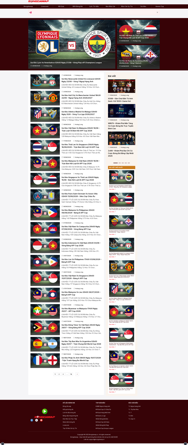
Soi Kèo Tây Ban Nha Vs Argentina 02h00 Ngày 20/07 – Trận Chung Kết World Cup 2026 (81, 342)
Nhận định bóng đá (69, 422)
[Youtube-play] (41, 420)
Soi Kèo (143, 6)
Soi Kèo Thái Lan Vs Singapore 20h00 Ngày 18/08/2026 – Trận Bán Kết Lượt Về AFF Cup (80, 145)
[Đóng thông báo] (157, 12)
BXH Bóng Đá (78, 6)
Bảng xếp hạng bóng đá (70, 416)
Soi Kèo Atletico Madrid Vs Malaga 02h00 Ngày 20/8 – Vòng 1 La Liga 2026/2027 (79, 113)
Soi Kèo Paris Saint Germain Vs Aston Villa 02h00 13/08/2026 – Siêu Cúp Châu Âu (79, 195)
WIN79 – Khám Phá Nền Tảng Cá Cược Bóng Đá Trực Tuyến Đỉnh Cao (120, 126)
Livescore (44, 6)
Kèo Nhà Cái (110, 6)
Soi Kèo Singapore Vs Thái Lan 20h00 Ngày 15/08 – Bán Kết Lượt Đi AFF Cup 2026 (80, 178)
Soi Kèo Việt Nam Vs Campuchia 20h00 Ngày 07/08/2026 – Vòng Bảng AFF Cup (81, 227)
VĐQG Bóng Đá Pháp (102, 425)
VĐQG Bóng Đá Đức (102, 419)
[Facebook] (31, 420)
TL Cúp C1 (131, 419)
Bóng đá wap (67, 406)
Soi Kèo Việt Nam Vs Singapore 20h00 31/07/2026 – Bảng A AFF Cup (78, 277)
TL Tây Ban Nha (133, 409)
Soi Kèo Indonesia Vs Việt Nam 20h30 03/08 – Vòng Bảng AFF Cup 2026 (81, 244)
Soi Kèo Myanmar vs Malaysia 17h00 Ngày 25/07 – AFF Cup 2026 (79, 309)
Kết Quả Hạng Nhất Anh (103, 412)
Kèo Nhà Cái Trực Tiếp (70, 419)
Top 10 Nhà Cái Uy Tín (70, 428)
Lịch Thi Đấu (94, 6)
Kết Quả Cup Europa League (104, 428)
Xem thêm (111, 189)
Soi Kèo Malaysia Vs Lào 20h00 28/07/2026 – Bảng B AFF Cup (81, 293)
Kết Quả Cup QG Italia (102, 422)
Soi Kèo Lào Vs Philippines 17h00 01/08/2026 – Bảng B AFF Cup (82, 260)
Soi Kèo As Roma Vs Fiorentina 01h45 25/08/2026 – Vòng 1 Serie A (119, 231)
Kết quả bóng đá (68, 409)
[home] (39, 1)
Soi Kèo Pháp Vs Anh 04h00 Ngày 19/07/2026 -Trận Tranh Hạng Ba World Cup (81, 359)
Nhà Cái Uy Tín (127, 6)
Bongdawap (28, 6)
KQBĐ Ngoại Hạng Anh (103, 406)
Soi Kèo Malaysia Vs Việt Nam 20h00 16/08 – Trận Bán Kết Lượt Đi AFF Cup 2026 (81, 162)
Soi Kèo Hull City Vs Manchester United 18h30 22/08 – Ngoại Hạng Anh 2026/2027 (81, 96)
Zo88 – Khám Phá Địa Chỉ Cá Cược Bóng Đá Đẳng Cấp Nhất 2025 (120, 153)
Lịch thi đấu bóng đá (69, 412)
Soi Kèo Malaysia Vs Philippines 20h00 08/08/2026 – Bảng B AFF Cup (78, 211)
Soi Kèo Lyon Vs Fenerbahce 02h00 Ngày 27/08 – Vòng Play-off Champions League (120, 186)
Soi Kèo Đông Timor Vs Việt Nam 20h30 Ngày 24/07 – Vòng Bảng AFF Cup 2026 (81, 326)
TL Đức (130, 416)
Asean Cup (160, 6)
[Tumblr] (36, 420)
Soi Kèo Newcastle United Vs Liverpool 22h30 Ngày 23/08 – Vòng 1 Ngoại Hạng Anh (81, 80)
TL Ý (129, 412)
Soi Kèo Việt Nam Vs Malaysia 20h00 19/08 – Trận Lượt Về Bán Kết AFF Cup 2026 (81, 129)
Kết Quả (61, 6)
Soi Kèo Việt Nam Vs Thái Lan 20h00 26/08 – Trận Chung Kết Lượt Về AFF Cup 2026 (121, 209)
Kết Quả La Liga (101, 416)
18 (71, 374)
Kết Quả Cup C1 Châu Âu (103, 409)
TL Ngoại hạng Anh (134, 406)
